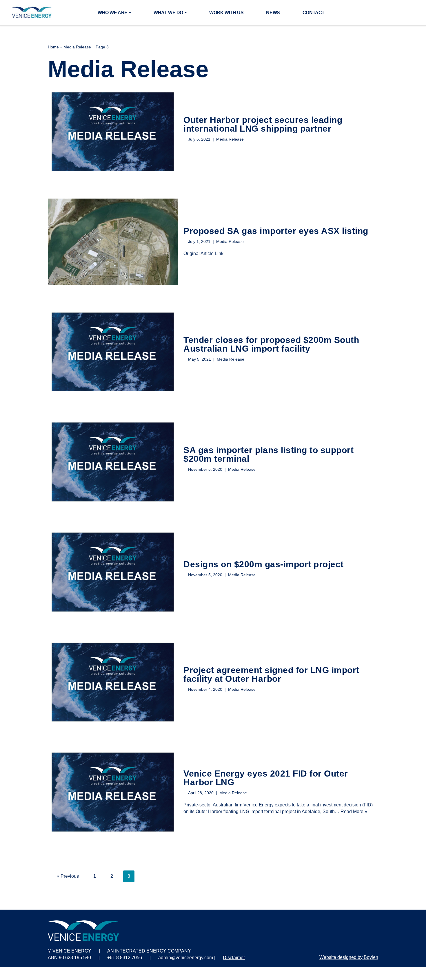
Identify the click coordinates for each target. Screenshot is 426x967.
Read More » (354, 811)
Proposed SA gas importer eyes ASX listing (275, 231)
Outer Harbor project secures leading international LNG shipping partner (262, 124)
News (273, 12)
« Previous (68, 876)
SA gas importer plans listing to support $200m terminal (268, 454)
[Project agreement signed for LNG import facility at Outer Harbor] (113, 682)
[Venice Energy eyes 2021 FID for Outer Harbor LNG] (113, 792)
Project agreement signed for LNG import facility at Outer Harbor (271, 674)
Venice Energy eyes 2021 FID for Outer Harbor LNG (265, 778)
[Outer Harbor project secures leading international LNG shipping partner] (113, 131)
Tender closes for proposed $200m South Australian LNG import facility (271, 344)
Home (53, 47)
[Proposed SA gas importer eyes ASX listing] (113, 242)
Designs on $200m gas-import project (263, 564)
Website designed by (348, 957)
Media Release (77, 47)
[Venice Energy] (32, 12)
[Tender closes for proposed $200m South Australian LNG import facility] (113, 352)
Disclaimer (234, 957)
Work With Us (226, 12)
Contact (314, 12)
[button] (130, 13)
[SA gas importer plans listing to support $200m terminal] (113, 462)
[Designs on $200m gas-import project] (113, 572)
